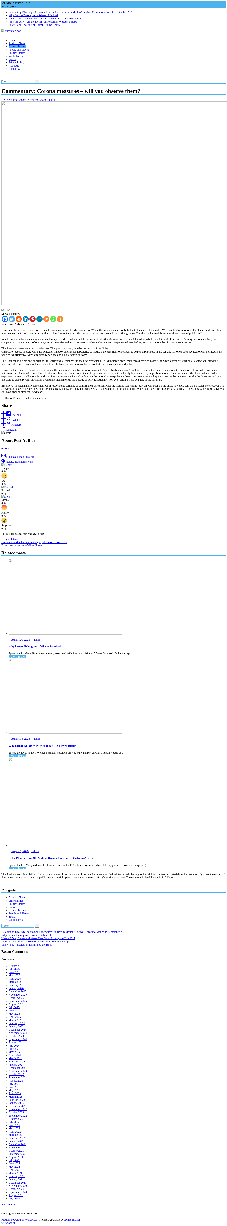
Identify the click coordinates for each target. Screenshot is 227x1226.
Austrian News (17, 43)
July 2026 (14, 969)
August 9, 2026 (20, 851)
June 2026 (14, 972)
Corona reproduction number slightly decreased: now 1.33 (34, 542)
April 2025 (15, 1016)
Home (12, 40)
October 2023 (16, 1074)
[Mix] (46, 319)
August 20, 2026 (21, 639)
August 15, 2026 (21, 738)
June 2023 (14, 1086)
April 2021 (15, 1169)
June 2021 (14, 1163)
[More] (60, 319)
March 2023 (15, 1096)
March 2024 (15, 1058)
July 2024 (14, 1045)
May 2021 (14, 1166)
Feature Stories (17, 52)
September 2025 (18, 1000)
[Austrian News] (2, 34)
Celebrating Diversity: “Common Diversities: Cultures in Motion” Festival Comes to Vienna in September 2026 (63, 931)
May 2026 (14, 975)
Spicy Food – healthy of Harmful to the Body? (27, 944)
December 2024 (17, 1029)
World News (16, 56)
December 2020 (17, 1182)
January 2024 (16, 1064)
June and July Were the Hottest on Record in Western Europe (43, 21)
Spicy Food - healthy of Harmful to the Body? (34, 24)
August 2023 (16, 1080)
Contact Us (15, 68)
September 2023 (18, 1077)
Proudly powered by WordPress (19, 1219)
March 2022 (15, 1134)
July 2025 (14, 1007)
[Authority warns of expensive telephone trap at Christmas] (2, 74)
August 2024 (16, 1042)
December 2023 (17, 1067)
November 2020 (18, 1185)
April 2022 (15, 1131)
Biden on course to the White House (21, 545)
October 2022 (16, 1112)
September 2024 (18, 1039)
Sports (12, 59)
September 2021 (18, 1153)
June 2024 (14, 1048)
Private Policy (16, 62)
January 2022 (16, 1141)
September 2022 (18, 1115)
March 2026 (15, 981)
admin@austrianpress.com (20, 456)
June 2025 (14, 1010)
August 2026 (16, 965)
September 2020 (18, 1192)
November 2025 (18, 994)
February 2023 (17, 1099)
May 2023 (14, 1090)
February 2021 (17, 1176)
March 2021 (15, 1172)
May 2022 (14, 1128)
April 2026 (15, 978)
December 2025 (17, 991)
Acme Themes (72, 1219)
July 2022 (14, 1122)
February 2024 (17, 1061)
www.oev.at (8, 1204)
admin (52, 99)
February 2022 (17, 1137)
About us (14, 65)
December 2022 (17, 1106)
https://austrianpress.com (19, 461)
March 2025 (15, 1020)
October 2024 (16, 1036)
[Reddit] (19, 319)
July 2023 (14, 1083)
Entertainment (16, 900)
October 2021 (16, 1150)
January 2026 (16, 988)
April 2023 (15, 1093)
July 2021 (14, 1160)
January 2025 (16, 1026)
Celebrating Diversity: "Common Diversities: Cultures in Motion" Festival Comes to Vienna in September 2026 (71, 12)
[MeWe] (39, 319)
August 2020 (16, 1195)
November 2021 (18, 1147)
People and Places (19, 49)
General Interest (17, 46)
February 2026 (17, 985)
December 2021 (17, 1144)
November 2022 (18, 1109)
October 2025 (16, 997)
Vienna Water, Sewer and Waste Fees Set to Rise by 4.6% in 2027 (45, 18)
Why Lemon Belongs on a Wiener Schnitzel (33, 15)
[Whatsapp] (53, 319)
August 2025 (16, 1004)
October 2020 (16, 1188)
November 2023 (18, 1071)
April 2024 (15, 1055)
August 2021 (16, 1157)
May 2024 (14, 1051)
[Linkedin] (26, 319)
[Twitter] (12, 319)
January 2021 (16, 1179)
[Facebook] (5, 319)
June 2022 (14, 1125)
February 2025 (17, 1023)
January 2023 (16, 1102)
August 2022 (16, 1118)
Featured (13, 906)
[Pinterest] (32, 319)
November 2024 (18, 1032)
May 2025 (14, 1013)
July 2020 (14, 1198)
